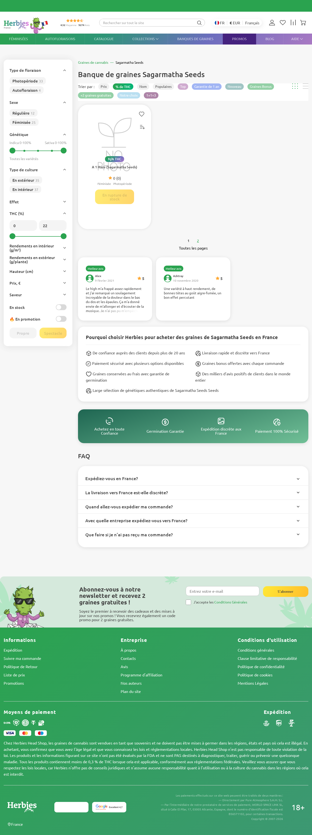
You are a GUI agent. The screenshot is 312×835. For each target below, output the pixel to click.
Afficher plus (115, 299)
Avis (124, 666)
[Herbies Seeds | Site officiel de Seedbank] (27, 25)
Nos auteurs (131, 683)
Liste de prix (14, 674)
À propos (128, 649)
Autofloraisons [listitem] (60, 38)
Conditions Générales (230, 602)
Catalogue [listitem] (104, 38)
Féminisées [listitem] (18, 38)
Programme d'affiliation (141, 674)
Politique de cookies (255, 674)
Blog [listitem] (269, 38)
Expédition (13, 649)
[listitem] (273, 23)
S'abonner (285, 591)
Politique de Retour (21, 666)
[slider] (12, 150)
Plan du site (131, 691)
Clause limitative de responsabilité (267, 658)
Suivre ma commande (22, 658)
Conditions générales (256, 649)
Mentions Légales (253, 683)
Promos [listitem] (239, 38)
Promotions (14, 683)
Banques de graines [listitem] (195, 38)
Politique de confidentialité (261, 666)
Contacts (128, 658)
